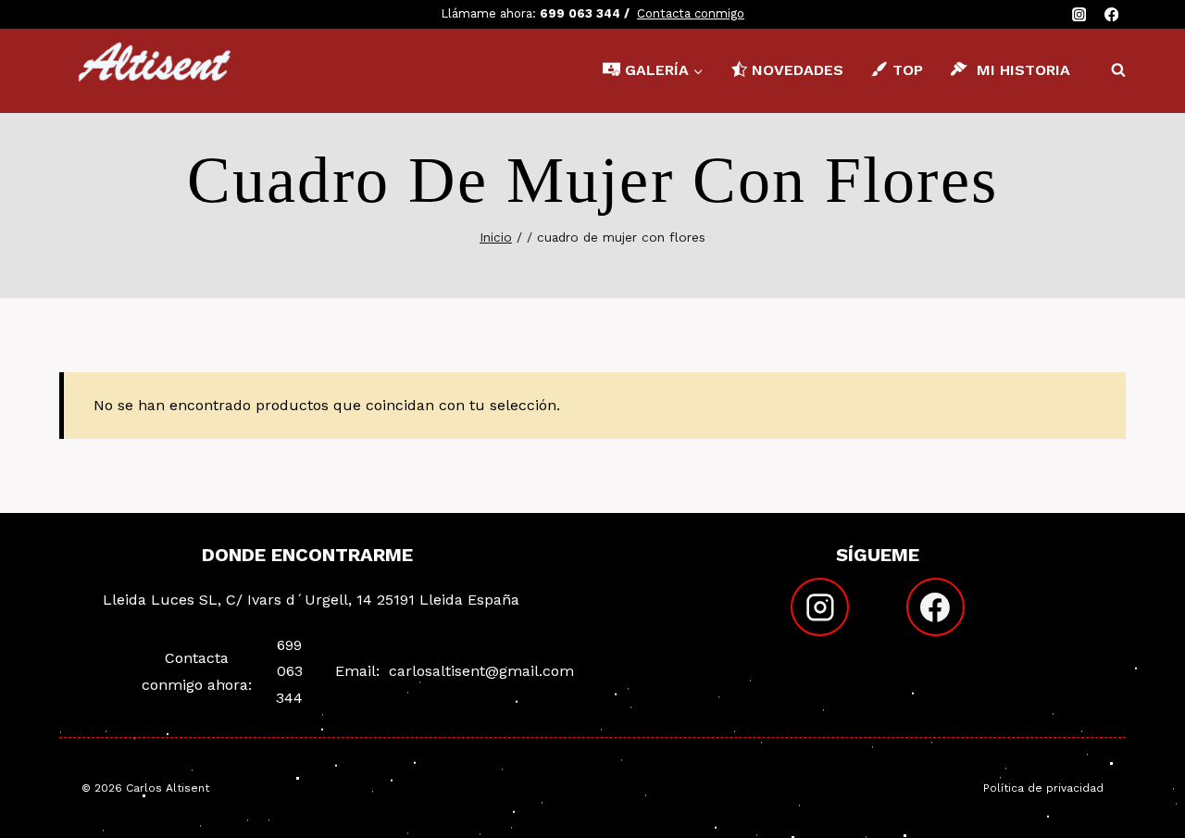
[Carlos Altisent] (156, 70)
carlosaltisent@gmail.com (481, 671)
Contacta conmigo (690, 13)
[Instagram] (1079, 14)
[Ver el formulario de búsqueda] (1109, 70)
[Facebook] (1111, 14)
